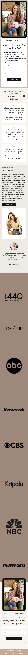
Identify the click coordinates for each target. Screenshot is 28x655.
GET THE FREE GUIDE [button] (14, 638)
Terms (5, 653)
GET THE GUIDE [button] (14, 79)
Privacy (11, 653)
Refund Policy (20, 653)
